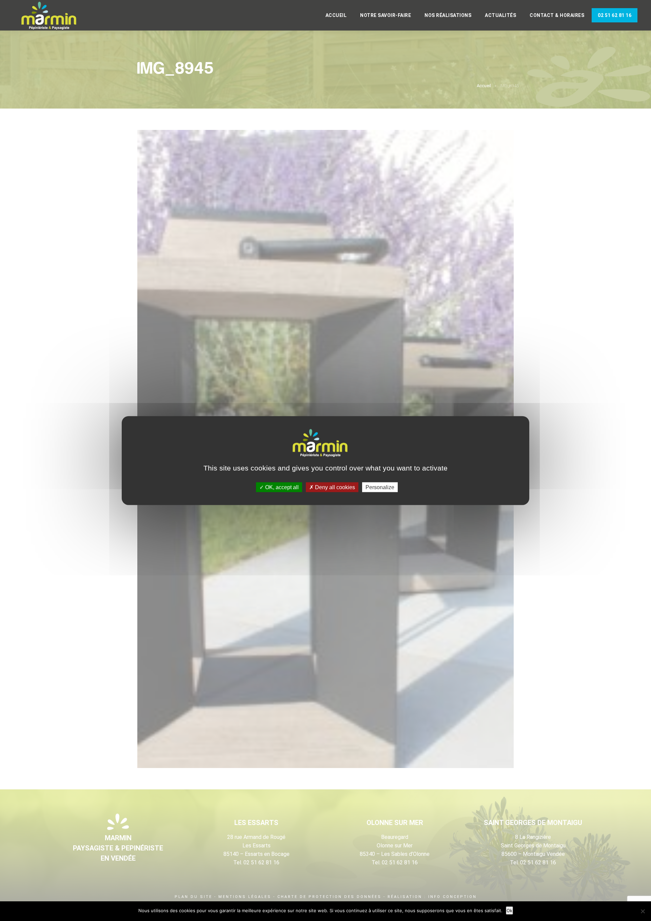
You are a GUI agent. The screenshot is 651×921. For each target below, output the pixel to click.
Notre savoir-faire (385, 15)
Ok (509, 910)
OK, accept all (281, 487)
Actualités (500, 15)
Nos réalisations (448, 15)
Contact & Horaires (557, 15)
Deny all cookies (334, 487)
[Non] (642, 911)
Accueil (336, 15)
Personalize (380, 487)
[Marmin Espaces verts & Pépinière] (54, 16)
